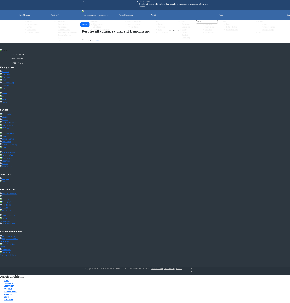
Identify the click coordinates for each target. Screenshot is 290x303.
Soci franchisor (59, 21)
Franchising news (232, 30)
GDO (59, 38)
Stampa (260, 21)
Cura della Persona (64, 35)
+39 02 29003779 (146, 1)
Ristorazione (62, 27)
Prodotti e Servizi (64, 30)
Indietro (85, 24)
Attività (153, 15)
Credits (179, 269)
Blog (259, 32)
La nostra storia (32, 24)
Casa (59, 40)
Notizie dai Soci (231, 27)
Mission (29, 21)
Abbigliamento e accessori (67, 32)
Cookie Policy (169, 269)
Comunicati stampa (268, 27)
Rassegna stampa (268, 30)
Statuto (29, 27)
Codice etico (31, 30)
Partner (121, 15)
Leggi (97, 40)
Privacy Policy (157, 269)
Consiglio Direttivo (33, 32)
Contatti (8, 300)
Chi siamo (26, 15)
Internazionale (210, 27)
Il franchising (128, 15)
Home (21, 15)
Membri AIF (55, 15)
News (221, 15)
